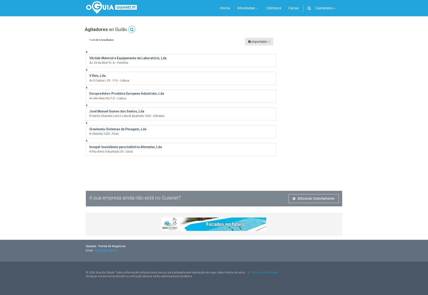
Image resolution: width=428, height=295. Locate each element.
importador (259, 41)
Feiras (293, 8)
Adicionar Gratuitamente (316, 198)
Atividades (246, 8)
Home (225, 8)
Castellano (324, 8)
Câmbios (273, 8)
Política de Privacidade (264, 272)
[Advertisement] (312, 104)
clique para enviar (105, 250)
